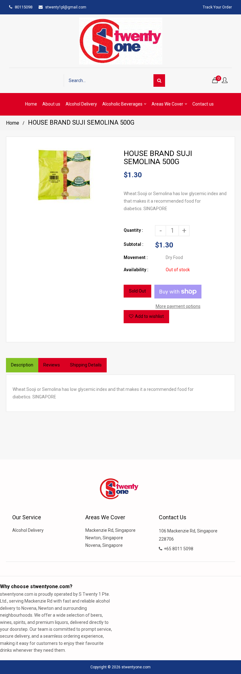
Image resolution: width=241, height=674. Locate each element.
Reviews (51, 364)
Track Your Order (217, 7)
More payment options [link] (178, 306)
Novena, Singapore (104, 545)
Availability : (136, 269)
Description (22, 364)
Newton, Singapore (104, 537)
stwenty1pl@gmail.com (65, 7)
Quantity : (133, 230)
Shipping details (86, 364)
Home (12, 123)
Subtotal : (133, 244)
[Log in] (225, 80)
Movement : (136, 257)
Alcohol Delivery (28, 530)
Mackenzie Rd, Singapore (110, 530)
